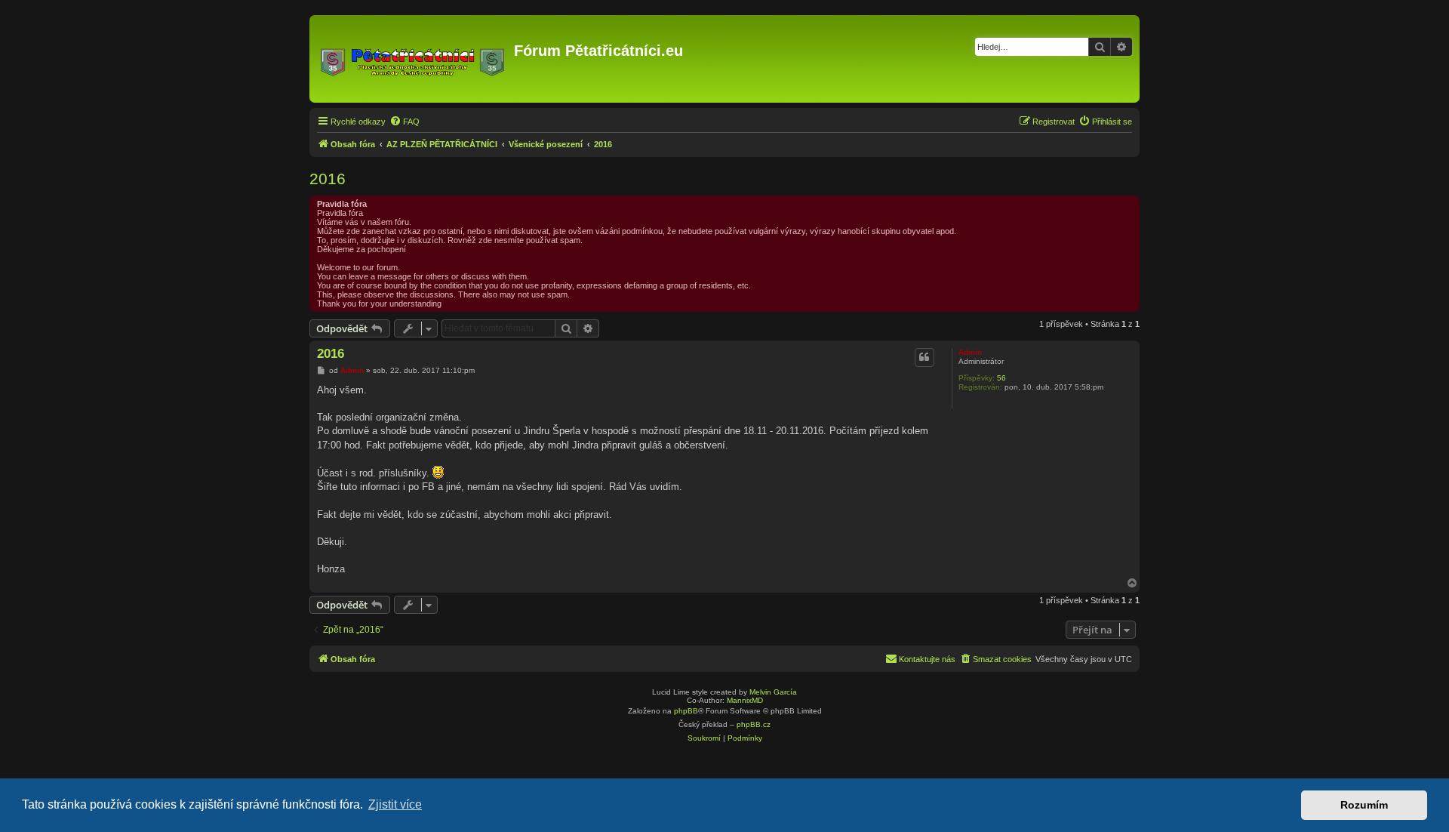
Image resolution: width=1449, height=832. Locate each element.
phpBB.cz (754, 724)
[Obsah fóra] (413, 59)
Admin (970, 352)
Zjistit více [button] (395, 804)
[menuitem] (404, 121)
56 (1001, 378)
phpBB (686, 711)
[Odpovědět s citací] (924, 357)
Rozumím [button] (1364, 805)
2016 (327, 178)
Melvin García (773, 692)
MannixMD (745, 700)
